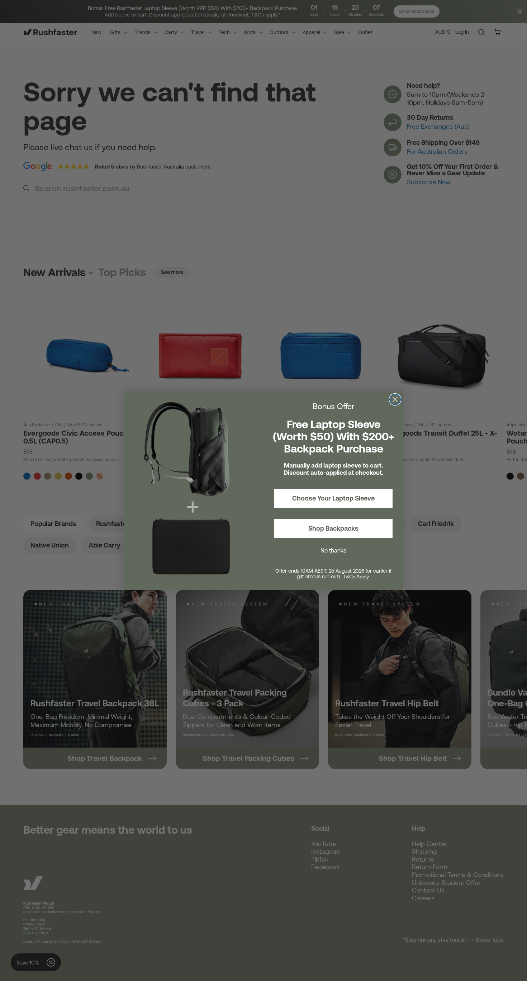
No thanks (333, 550)
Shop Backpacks (333, 528)
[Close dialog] (395, 399)
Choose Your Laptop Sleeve (333, 498)
